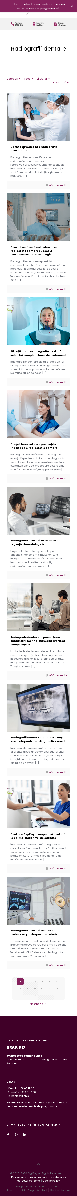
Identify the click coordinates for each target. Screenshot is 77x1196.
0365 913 (16, 1048)
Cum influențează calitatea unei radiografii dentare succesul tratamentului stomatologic (33, 250)
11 (49, 988)
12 (57, 988)
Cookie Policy (51, 1181)
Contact (42, 1190)
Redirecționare (60, 1190)
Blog (31, 1190)
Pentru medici (16, 1190)
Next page (36, 1004)
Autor (43, 79)
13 (35, 995)
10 (42, 988)
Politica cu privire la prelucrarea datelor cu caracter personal (38, 1179)
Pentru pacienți (48, 1186)
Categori (12, 79)
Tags (27, 79)
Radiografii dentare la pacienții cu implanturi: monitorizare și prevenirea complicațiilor (37, 640)
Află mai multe (58, 185)
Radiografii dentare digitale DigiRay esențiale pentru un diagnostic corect (37, 739)
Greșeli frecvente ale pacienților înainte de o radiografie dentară (33, 446)
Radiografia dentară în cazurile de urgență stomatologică (35, 542)
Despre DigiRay (26, 1186)
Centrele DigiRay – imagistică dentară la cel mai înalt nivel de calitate (37, 836)
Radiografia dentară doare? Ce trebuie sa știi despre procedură (33, 932)
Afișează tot (62, 82)
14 (42, 995)
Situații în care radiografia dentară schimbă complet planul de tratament (38, 353)
